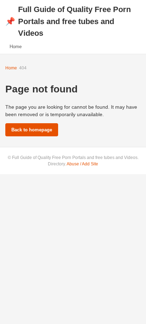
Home (16, 46)
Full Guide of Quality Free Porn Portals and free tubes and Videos (68, 21)
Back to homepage (31, 129)
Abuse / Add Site (82, 163)
